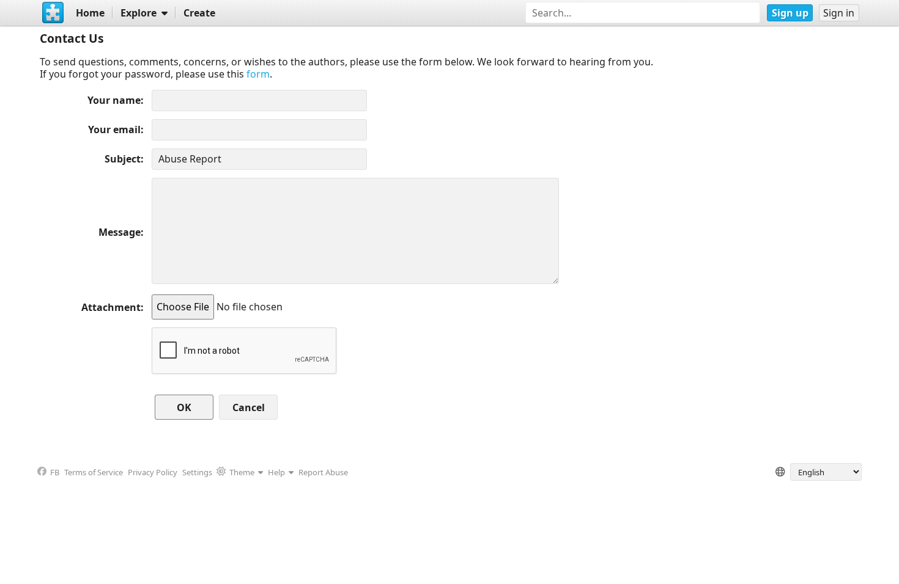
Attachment (111, 307)
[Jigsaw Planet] (52, 13)
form (258, 74)
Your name (114, 100)
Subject (123, 159)
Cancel (248, 407)
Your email (114, 129)
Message (119, 232)
